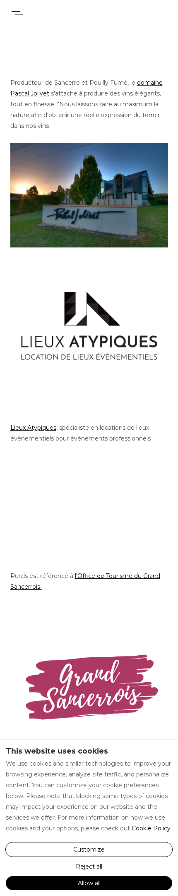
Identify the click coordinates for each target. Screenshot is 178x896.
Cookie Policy (151, 828)
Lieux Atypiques (33, 427)
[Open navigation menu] (17, 11)
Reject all (89, 866)
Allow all (89, 883)
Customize (89, 849)
